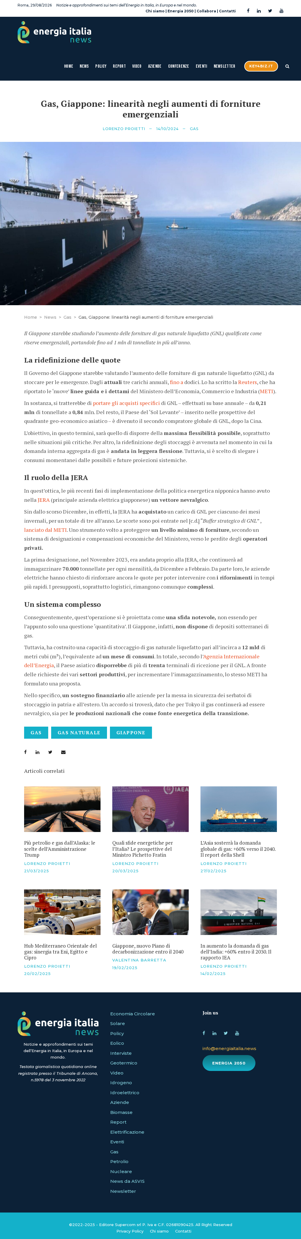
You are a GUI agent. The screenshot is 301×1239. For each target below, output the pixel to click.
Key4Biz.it (261, 66)
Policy (100, 66)
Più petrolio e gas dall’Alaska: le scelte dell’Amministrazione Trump (59, 848)
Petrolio (119, 1161)
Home (68, 66)
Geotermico (123, 1063)
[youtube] (281, 11)
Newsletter (224, 66)
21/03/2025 (36, 870)
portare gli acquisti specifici (126, 402)
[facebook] (248, 11)
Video (137, 66)
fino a (176, 382)
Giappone (131, 732)
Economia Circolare (132, 1014)
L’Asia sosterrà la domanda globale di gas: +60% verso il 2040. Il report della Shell (237, 848)
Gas (194, 129)
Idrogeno (121, 1082)
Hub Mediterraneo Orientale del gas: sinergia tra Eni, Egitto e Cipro (60, 951)
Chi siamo (155, 11)
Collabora (206, 11)
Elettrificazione (127, 1132)
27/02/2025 (213, 870)
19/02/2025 (125, 967)
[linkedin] (259, 11)
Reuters (247, 382)
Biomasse (121, 1112)
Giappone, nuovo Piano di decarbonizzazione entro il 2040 (147, 948)
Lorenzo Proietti (124, 129)
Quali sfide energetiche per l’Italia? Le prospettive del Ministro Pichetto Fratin (142, 848)
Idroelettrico (124, 1092)
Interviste (121, 1053)
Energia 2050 (181, 11)
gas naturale (79, 732)
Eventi (201, 66)
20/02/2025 (37, 973)
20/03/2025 (125, 870)
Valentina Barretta (139, 960)
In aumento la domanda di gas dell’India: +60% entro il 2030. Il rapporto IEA (235, 951)
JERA (44, 499)
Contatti (227, 11)
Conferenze (178, 66)
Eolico (117, 1043)
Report (119, 66)
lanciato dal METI (45, 529)
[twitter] (270, 11)
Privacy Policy (129, 1231)
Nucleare (121, 1171)
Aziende (155, 66)
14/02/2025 (213, 973)
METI (266, 391)
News (84, 66)
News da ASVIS (127, 1181)
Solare (117, 1023)
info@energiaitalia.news (229, 1048)
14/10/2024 (167, 129)
